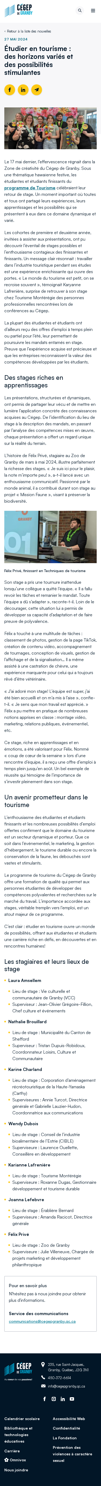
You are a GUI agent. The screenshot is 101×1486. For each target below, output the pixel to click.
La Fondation (65, 1438)
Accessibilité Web (69, 1418)
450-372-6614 (59, 1377)
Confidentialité (66, 1428)
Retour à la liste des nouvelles (29, 31)
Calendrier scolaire (22, 1418)
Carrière (12, 1451)
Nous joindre (16, 1470)
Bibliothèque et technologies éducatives (18, 1434)
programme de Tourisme (29, 187)
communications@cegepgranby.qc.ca (42, 1321)
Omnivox (18, 1460)
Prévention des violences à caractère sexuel (72, 1454)
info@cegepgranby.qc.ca (66, 1386)
